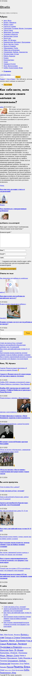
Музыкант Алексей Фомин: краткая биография (14, 424)
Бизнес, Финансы (10, 22)
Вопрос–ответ (8, 24)
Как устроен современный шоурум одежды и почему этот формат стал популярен (16, 358)
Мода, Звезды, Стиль (11, 44)
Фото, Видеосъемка (11, 66)
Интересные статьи (11, 36)
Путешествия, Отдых (11, 54)
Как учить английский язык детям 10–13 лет (14, 511)
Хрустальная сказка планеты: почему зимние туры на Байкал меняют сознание (15, 354)
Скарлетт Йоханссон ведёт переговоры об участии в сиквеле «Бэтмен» (13, 369)
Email (2, 254)
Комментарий (5, 232)
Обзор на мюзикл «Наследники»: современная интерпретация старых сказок (15, 451)
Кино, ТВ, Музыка (10, 40)
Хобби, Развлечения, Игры (13, 68)
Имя (2, 250)
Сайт (1, 258)
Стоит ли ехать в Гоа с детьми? (11, 343)
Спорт (6, 62)
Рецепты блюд (9, 60)
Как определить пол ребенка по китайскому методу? (12, 297)
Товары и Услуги (10, 64)
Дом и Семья (8, 30)
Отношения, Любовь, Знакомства (16, 52)
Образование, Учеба (11, 48)
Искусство (7, 38)
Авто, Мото (7, 21)
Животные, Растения (11, 32)
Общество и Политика (12, 50)
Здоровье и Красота (11, 34)
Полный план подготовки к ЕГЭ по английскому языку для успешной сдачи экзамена (15, 569)
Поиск (2, 330)
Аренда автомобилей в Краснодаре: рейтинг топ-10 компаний (13, 346)
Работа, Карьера (9, 56)
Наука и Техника (10, 46)
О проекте (7, 71)
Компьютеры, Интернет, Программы (17, 42)
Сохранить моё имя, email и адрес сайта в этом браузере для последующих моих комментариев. (15, 263)
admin (2, 107)
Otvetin (5, 7)
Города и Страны (10, 26)
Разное (6, 58)
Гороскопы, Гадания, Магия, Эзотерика (18, 28)
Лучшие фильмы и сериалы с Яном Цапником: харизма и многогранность (15, 417)
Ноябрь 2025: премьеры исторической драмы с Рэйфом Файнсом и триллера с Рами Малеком (15, 383)
